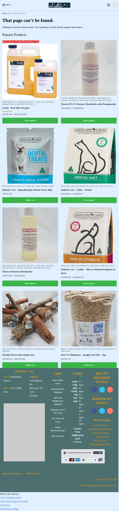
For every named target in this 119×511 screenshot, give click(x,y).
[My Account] (108, 5)
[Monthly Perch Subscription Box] (30, 318)
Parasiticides (8, 104)
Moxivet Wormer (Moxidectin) (17, 271)
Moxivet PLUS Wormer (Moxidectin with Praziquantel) (88, 104)
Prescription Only (25, 104)
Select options (30, 120)
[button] (114, 5)
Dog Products (9, 186)
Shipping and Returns (12, 473)
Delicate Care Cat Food (101, 186)
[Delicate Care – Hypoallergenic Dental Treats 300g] (30, 156)
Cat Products (82, 186)
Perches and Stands (45, 349)
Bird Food (65, 351)
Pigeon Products (69, 98)
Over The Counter (44, 102)
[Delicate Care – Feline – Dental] (89, 156)
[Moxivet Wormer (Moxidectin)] (30, 235)
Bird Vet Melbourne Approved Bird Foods (81, 349)
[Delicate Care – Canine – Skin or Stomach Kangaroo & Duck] (89, 235)
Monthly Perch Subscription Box (18, 355)
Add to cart (30, 200)
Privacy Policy (33, 473)
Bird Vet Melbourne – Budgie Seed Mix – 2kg (83, 355)
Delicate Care (68, 186)
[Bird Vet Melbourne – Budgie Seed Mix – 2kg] (89, 318)
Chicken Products (26, 102)
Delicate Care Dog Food (28, 186)
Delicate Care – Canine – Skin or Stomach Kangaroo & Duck (88, 271)
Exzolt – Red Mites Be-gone (15, 108)
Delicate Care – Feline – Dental (76, 190)
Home (4, 13)
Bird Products (9, 102)
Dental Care (47, 186)
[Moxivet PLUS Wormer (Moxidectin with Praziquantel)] (89, 68)
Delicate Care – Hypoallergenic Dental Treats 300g (27, 190)
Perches (6, 351)
